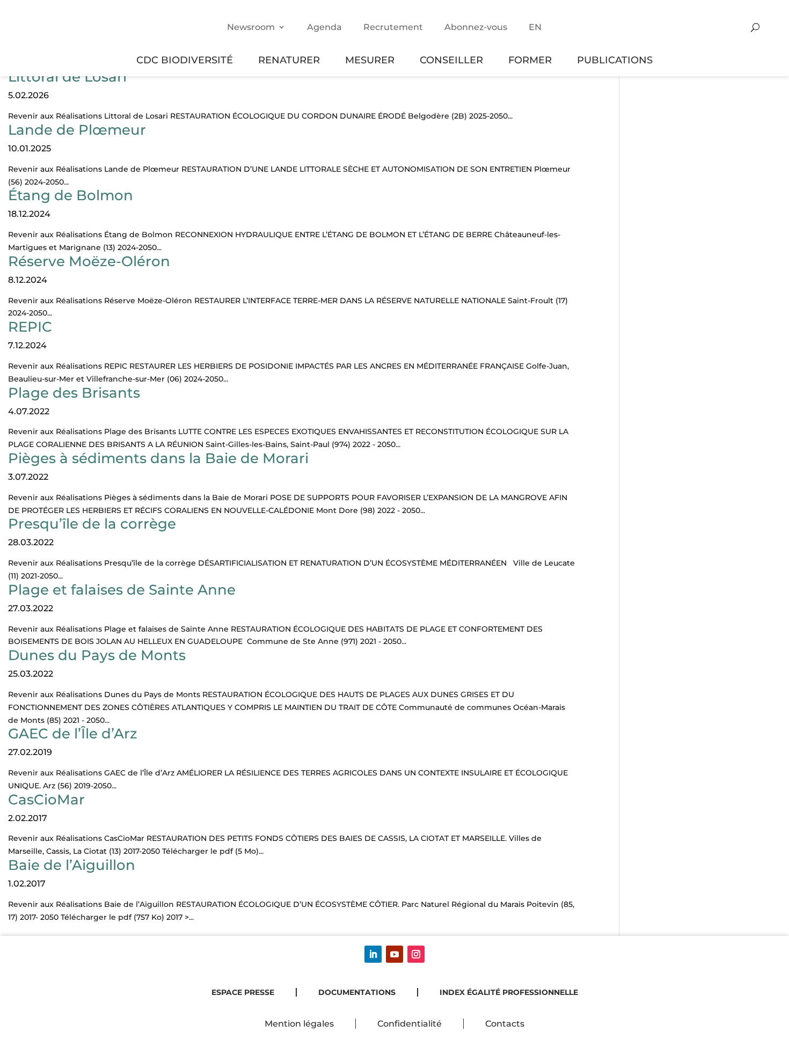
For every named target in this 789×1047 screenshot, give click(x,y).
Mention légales (299, 1024)
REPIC (30, 326)
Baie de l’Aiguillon (71, 865)
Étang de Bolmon (70, 195)
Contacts (504, 1024)
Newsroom (251, 27)
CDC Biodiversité (184, 59)
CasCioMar (46, 799)
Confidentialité (409, 1024)
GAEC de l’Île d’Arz (72, 733)
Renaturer (289, 59)
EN (535, 27)
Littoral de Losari (67, 76)
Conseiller (451, 59)
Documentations (357, 992)
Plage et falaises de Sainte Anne (122, 589)
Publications (615, 59)
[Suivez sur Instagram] (416, 954)
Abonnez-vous (475, 27)
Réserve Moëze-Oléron (89, 261)
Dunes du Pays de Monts (97, 655)
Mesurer (369, 59)
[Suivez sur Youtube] (394, 954)
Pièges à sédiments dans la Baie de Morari (158, 458)
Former (530, 59)
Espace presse (242, 992)
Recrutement (393, 27)
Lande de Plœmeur (77, 129)
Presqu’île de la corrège (92, 523)
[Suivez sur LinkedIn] (373, 954)
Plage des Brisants (74, 392)
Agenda (324, 27)
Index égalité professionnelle (509, 992)
